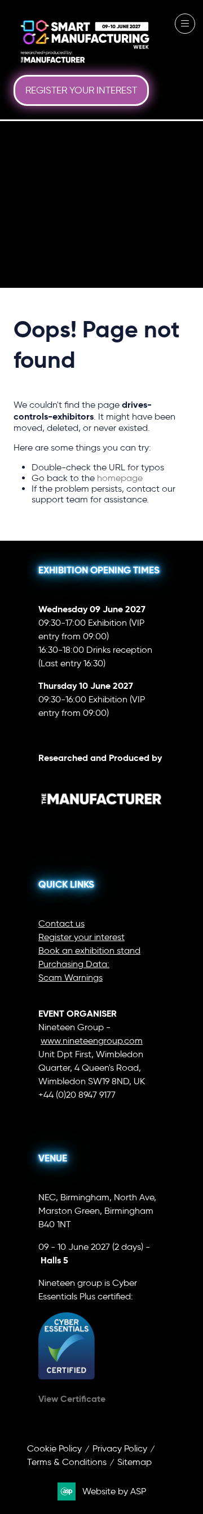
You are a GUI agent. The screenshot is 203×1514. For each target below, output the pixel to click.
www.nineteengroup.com (92, 1040)
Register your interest (81, 937)
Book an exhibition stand (89, 950)
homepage (120, 478)
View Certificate (71, 1399)
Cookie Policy (54, 1448)
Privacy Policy (119, 1448)
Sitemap (134, 1462)
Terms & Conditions (67, 1462)
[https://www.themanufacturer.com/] (101, 821)
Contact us (61, 923)
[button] (81, 90)
